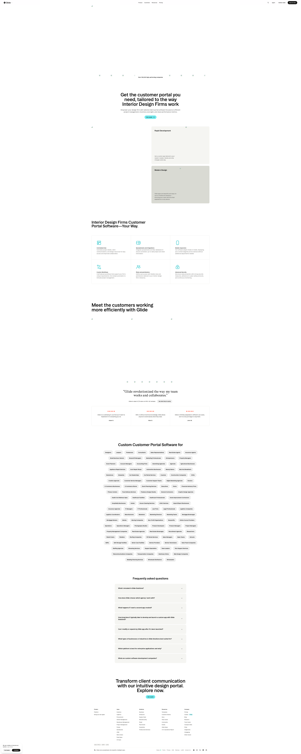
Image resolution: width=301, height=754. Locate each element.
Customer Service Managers (132, 480)
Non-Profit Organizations (155, 520)
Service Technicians (171, 542)
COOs (193, 475)
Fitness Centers (112, 492)
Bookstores (109, 475)
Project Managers (190, 526)
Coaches (163, 475)
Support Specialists (151, 548)
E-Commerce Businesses (112, 486)
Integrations (187, 729)
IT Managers (129, 509)
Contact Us (188, 750)
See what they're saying (165, 401)
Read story (97, 359)
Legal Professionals (169, 509)
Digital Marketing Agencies (175, 480)
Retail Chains (110, 537)
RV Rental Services (152, 537)
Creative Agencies (114, 480)
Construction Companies (178, 475)
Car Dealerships (134, 475)
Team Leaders (166, 548)
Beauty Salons (170, 469)
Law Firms (155, 509)
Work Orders (120, 734)
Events (163, 724)
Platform (96, 712)
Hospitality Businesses (119, 503)
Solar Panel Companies (189, 542)
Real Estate (142, 724)
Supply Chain (142, 717)
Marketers (142, 514)
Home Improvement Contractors (179, 497)
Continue (16, 750)
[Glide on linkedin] (203, 750)
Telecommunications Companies (122, 554)
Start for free (292, 2)
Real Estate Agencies (138, 531)
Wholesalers (170, 559)
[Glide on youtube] (193, 750)
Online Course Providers (187, 520)
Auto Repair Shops (135, 469)
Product (140, 2)
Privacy (168, 750)
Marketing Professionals (153, 458)
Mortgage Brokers (112, 520)
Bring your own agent (99, 714)
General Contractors (167, 492)
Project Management (122, 724)
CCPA (107, 744)
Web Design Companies (181, 554)
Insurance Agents (190, 452)
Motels (124, 520)
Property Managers (185, 458)
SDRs (107, 542)
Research (186, 719)
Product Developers (158, 526)
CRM (118, 732)
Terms (163, 750)
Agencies (173, 463)
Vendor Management (122, 719)
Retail (140, 722)
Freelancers (129, 452)
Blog (185, 717)
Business (141, 712)
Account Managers (126, 463)
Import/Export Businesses (181, 503)
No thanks (7, 750)
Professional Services (144, 729)
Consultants (142, 452)
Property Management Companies (117, 531)
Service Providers (154, 542)
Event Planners (110, 463)
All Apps (119, 739)
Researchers (190, 531)
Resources (154, 2)
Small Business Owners (117, 458)
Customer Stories (166, 714)
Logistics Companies (186, 509)
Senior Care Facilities (138, 542)
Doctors (190, 480)
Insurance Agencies (114, 509)
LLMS (182, 750)
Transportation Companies (145, 554)
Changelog (187, 732)
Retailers (122, 537)
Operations (108, 526)
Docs (163, 717)
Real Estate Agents (174, 452)
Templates (164, 712)
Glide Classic (187, 734)
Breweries (121, 475)
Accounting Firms (142, 463)
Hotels (133, 503)
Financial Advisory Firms (189, 486)
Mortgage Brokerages (188, 514)
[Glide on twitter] (200, 750)
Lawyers (118, 452)
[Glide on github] (206, 750)
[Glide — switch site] (8, 2)
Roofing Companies (136, 537)
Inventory (119, 712)
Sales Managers (167, 537)
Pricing (161, 2)
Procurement (120, 717)
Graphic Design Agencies (185, 492)
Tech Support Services (181, 548)
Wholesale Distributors (155, 559)
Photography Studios (141, 526)
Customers (147, 2)
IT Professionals (142, 509)
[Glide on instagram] (197, 750)
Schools (192, 537)
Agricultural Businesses (188, 463)
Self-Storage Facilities (120, 542)
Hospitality (142, 727)
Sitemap (177, 750)
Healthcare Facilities (139, 497)
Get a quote (102, 52)
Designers (108, 452)
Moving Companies (137, 520)
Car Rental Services (150, 475)
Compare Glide (188, 724)
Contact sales (281, 2)
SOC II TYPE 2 (97, 744)
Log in (273, 2)
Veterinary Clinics (163, 554)
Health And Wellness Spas (120, 497)
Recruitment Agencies (175, 531)
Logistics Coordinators (113, 514)
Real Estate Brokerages (157, 531)
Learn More (10, 746)
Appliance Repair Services (117, 469)
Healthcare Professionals (157, 497)
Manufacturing (143, 719)
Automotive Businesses (154, 469)
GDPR (103, 744)
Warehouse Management (123, 722)
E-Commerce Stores (131, 486)
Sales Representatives (157, 452)
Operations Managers (123, 526)
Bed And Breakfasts (185, 469)
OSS (173, 750)
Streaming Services (134, 548)
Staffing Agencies (118, 548)
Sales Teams (181, 537)
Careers (186, 714)
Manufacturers (129, 514)
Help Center (165, 719)
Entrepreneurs (170, 458)
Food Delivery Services (129, 492)
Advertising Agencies (158, 463)
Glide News (165, 727)
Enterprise (142, 714)
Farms (175, 486)
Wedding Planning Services (135, 559)
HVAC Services (164, 503)
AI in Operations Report (168, 729)
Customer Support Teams (154, 480)
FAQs (185, 727)
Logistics (119, 714)
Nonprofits (171, 520)
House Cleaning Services (147, 503)
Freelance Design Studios (148, 492)
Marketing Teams (172, 514)
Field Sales (119, 737)
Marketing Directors (156, 514)
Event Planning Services (149, 486)
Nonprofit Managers (135, 458)
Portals (118, 727)
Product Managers (174, 526)
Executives (164, 486)
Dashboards (120, 729)
